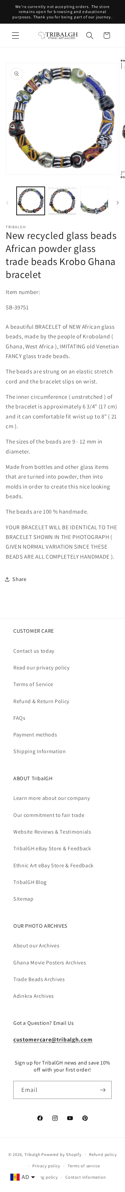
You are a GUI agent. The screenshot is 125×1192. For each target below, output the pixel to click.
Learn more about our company (51, 798)
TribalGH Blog (30, 882)
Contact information (85, 1177)
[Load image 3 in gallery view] (94, 201)
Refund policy (103, 1154)
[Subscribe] (102, 1090)
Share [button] (19, 579)
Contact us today (33, 650)
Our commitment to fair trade (48, 815)
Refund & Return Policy (41, 701)
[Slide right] (117, 203)
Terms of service (84, 1166)
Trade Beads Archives (39, 979)
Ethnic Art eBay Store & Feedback (53, 865)
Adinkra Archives (33, 995)
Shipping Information (39, 751)
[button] (15, 35)
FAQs (19, 717)
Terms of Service (33, 684)
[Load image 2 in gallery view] (62, 201)
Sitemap (23, 898)
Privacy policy (46, 1166)
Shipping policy (42, 1177)
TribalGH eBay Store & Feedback (52, 848)
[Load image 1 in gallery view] (31, 201)
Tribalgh (32, 1154)
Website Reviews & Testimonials (52, 831)
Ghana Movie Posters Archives (49, 962)
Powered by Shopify (61, 1154)
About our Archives (36, 945)
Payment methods (35, 734)
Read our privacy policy (41, 667)
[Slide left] (7, 203)
